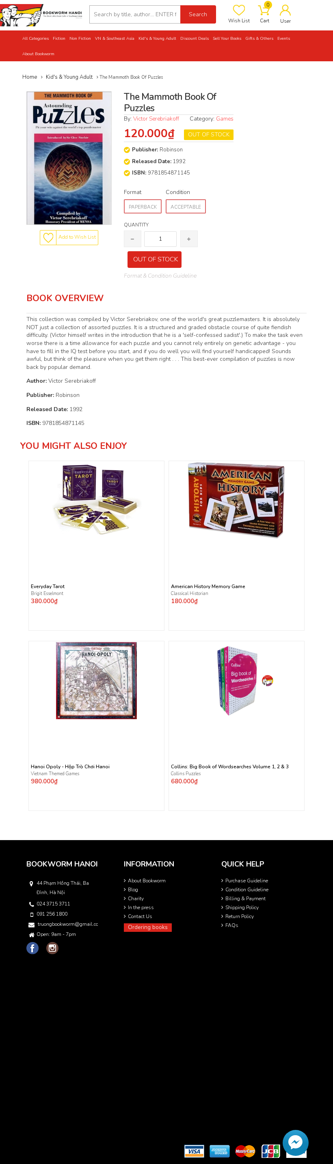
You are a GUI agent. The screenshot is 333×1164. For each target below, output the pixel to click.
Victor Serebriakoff (156, 119)
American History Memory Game (208, 587)
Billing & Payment (245, 898)
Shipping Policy (242, 907)
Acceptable (186, 207)
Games (225, 119)
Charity (136, 898)
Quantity (136, 225)
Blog (133, 889)
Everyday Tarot (48, 587)
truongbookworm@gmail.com (68, 924)
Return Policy (239, 916)
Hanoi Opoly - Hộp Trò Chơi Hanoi (70, 767)
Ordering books (148, 927)
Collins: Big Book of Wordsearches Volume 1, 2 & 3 (230, 767)
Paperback (143, 207)
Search (198, 14)
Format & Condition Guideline (160, 276)
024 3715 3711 (53, 904)
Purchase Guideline (246, 880)
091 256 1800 (52, 914)
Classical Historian (189, 594)
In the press (141, 907)
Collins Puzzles (186, 774)
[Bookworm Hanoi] (41, 15)
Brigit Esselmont (47, 594)
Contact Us (140, 916)
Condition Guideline (246, 889)
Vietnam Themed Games (55, 774)
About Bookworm (147, 880)
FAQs (231, 925)
